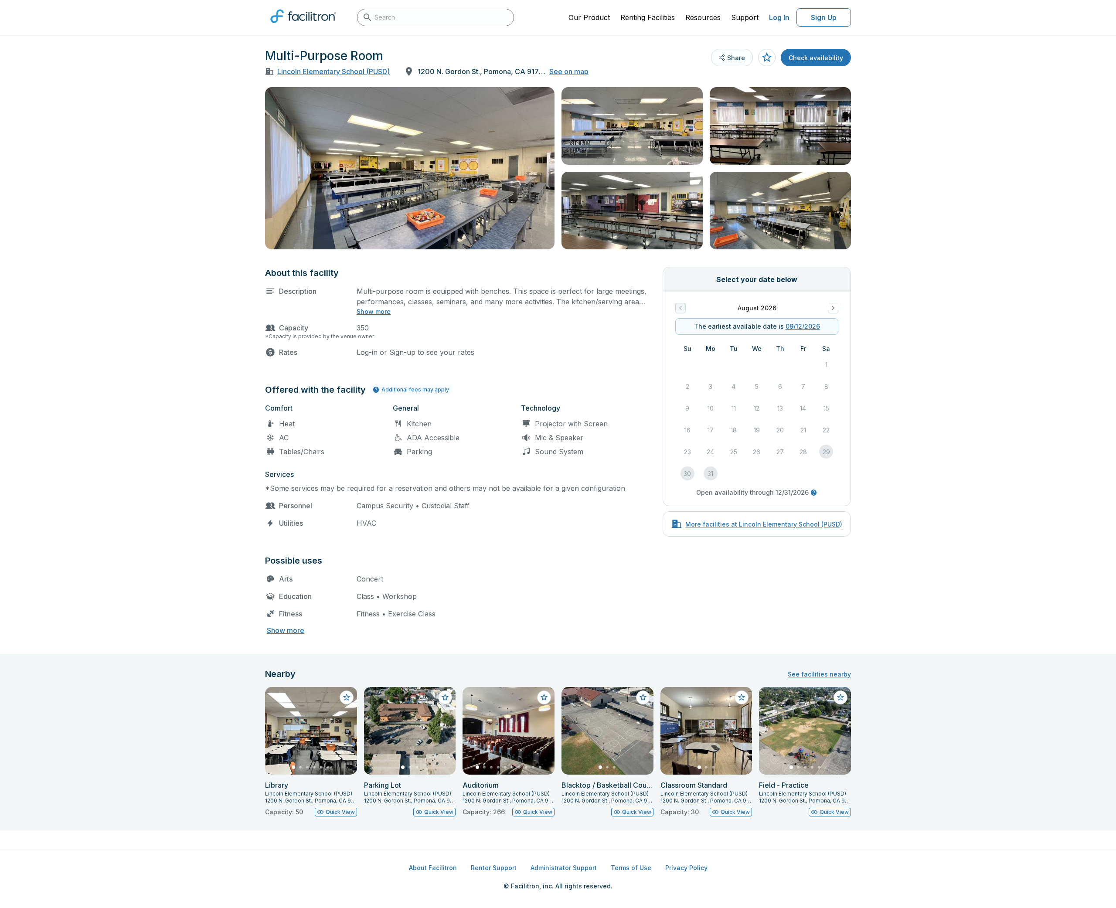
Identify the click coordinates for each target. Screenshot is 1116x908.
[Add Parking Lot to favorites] (445, 697)
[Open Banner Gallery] (410, 168)
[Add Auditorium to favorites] (544, 697)
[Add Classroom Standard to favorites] (742, 697)
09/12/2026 (803, 326)
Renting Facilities (647, 17)
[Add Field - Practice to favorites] (840, 697)
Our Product (589, 17)
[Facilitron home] (303, 25)
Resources (703, 17)
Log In (779, 17)
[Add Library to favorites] (347, 697)
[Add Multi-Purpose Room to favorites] (767, 57)
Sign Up (824, 17)
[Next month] (833, 308)
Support (745, 17)
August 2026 (757, 308)
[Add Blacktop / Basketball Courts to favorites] (643, 697)
